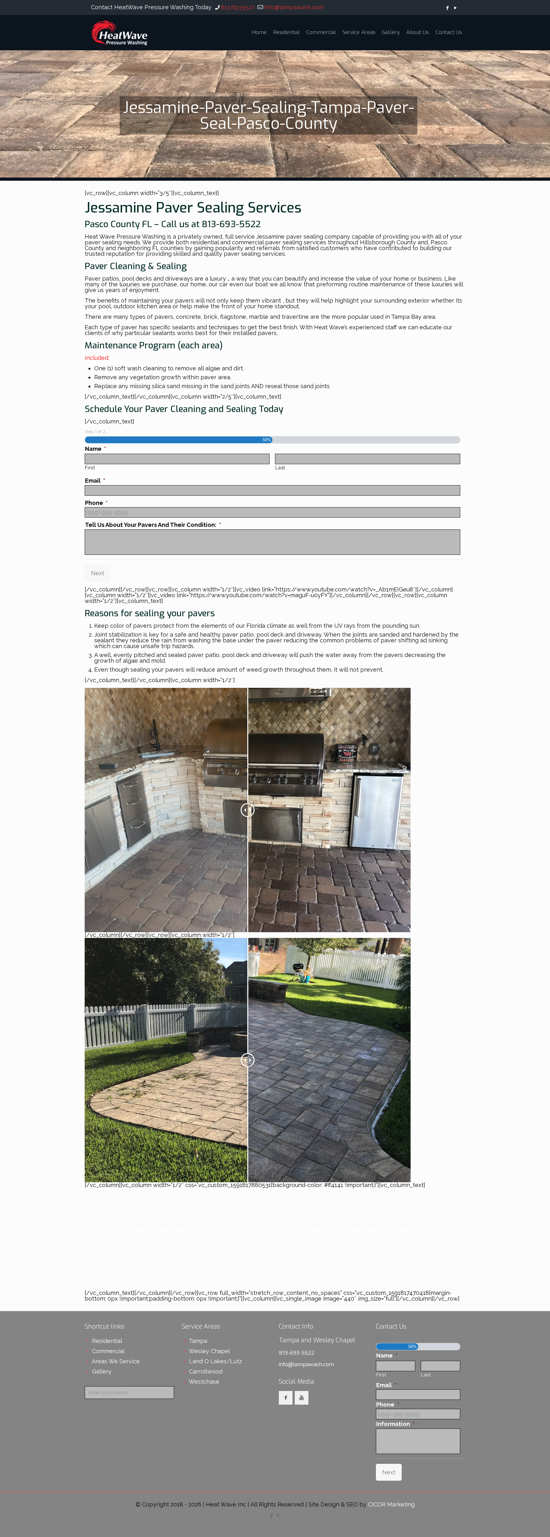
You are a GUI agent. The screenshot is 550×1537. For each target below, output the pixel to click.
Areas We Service (116, 1361)
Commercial (108, 1351)
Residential (107, 1341)
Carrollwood (205, 1371)
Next (97, 573)
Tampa (198, 1341)
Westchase (204, 1381)
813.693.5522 (237, 7)
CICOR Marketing (391, 1504)
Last (280, 467)
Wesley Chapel (209, 1351)
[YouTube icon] (455, 8)
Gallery (101, 1371)
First (90, 467)
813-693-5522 (296, 1353)
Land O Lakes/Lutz (215, 1361)
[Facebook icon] (447, 8)
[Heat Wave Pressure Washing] (119, 32)
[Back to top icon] (519, 1524)
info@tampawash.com (294, 7)
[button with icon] (286, 1398)
